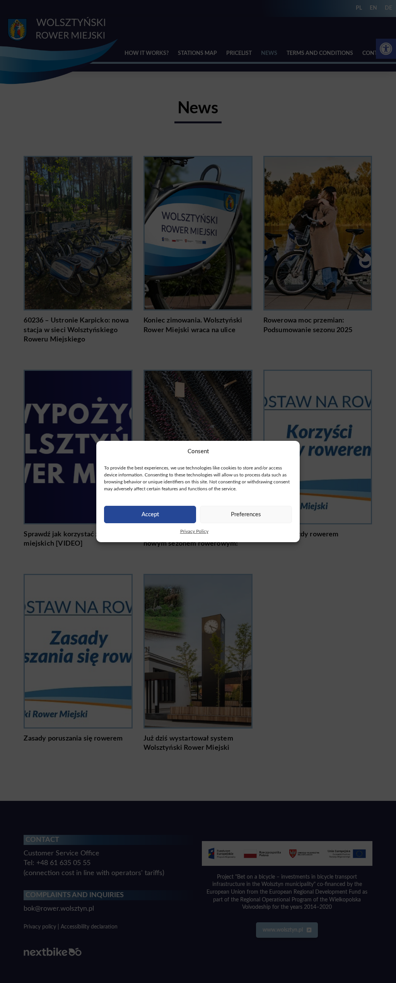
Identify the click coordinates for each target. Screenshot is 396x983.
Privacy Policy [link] (194, 531)
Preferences (246, 514)
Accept (150, 514)
